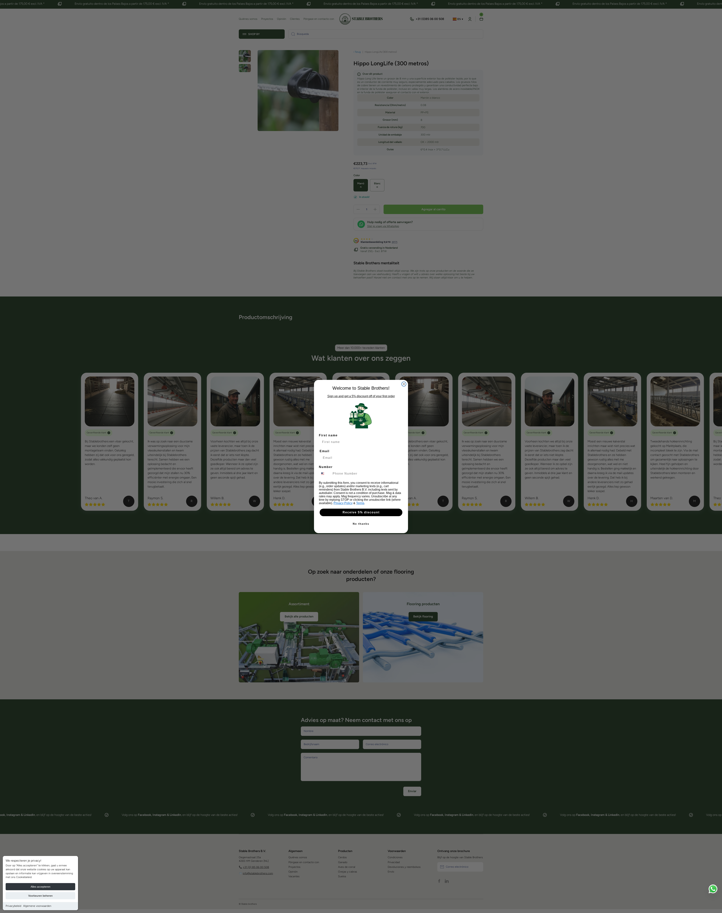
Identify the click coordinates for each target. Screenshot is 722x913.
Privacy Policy (343, 503)
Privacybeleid (13, 906)
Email (324, 451)
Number (326, 467)
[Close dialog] (404, 384)
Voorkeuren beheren (40, 895)
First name (328, 435)
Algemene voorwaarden (37, 906)
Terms (360, 503)
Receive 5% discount (361, 512)
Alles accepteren (40, 886)
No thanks (361, 523)
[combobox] (325, 473)
